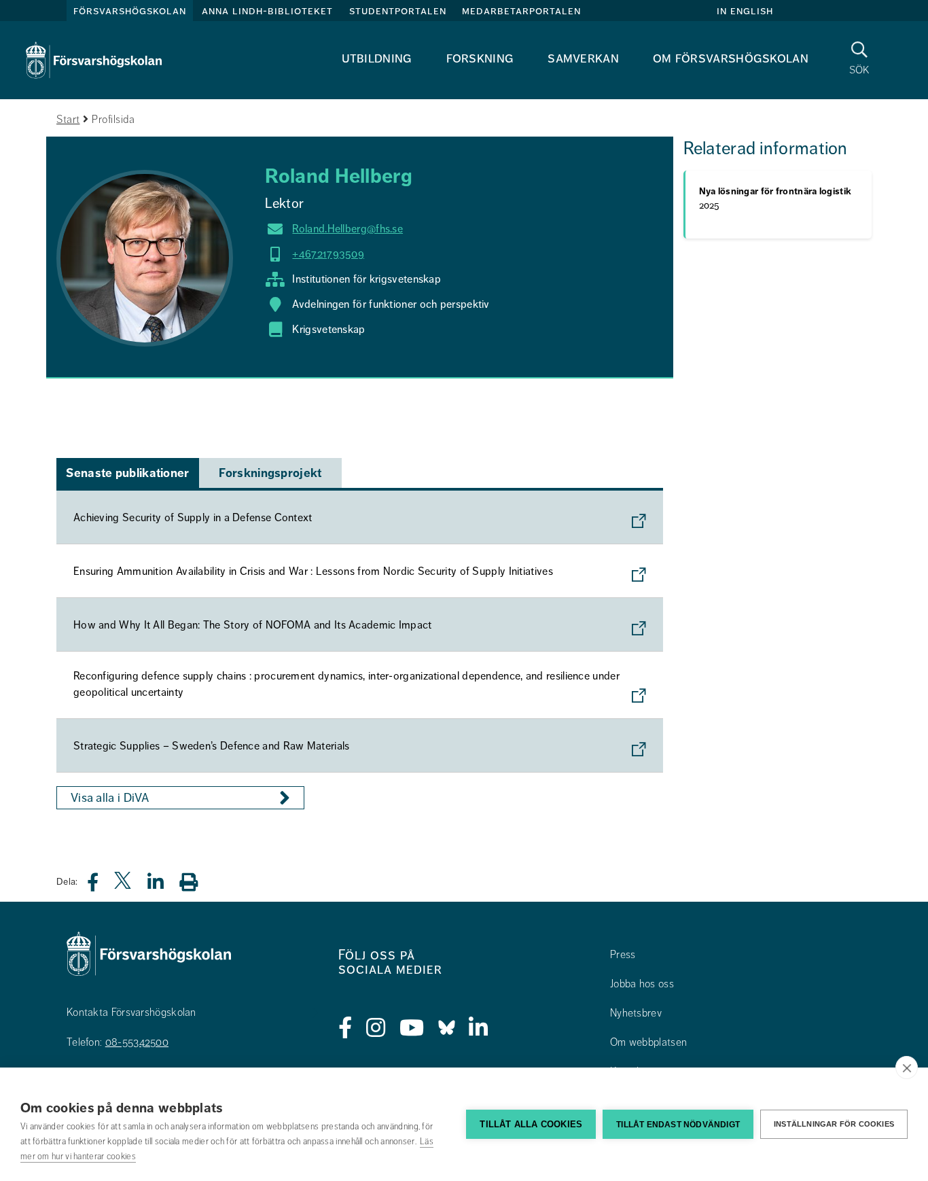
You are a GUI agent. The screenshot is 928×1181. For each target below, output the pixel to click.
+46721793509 (328, 254)
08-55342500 (136, 1042)
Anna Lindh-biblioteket (267, 11)
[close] (906, 1067)
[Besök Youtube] (412, 1028)
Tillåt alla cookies (531, 1124)
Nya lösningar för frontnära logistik (775, 198)
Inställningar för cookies (834, 1124)
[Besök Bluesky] (446, 1028)
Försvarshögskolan (129, 11)
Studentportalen (397, 11)
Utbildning (377, 58)
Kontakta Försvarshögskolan (131, 1012)
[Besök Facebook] (345, 1028)
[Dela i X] (123, 886)
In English (745, 11)
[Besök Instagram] (376, 1028)
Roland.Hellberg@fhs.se (347, 229)
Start (68, 119)
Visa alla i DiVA (110, 797)
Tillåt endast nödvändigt (678, 1124)
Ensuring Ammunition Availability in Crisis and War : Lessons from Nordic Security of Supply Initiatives (313, 571)
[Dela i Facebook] (101, 886)
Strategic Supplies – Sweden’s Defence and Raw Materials (211, 746)
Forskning (480, 58)
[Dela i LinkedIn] (163, 886)
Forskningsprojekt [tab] (270, 472)
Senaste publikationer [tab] (127, 472)
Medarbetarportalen (521, 11)
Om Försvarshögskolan (730, 58)
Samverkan (583, 58)
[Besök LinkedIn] (478, 1028)
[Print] (195, 881)
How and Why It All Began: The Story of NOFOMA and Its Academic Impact (252, 625)
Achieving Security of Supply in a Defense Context (193, 518)
